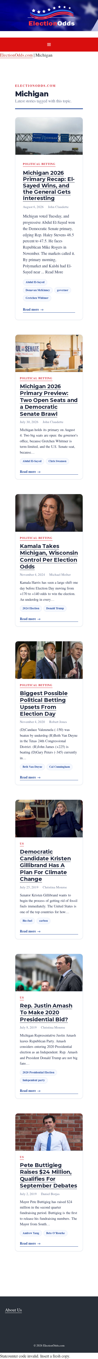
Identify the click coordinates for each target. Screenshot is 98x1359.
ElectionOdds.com (16, 55)
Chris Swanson (57, 461)
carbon (43, 921)
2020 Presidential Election (38, 1072)
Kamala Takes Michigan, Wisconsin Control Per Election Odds (49, 556)
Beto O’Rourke (55, 1233)
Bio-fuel (27, 921)
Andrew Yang (31, 1233)
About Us (13, 1310)
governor (62, 290)
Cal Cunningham (59, 767)
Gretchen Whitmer (37, 298)
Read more (33, 309)
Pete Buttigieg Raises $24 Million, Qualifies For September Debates (48, 1175)
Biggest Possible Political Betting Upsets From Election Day (44, 703)
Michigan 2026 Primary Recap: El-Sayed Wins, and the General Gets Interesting (49, 185)
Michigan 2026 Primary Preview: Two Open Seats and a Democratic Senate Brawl (49, 400)
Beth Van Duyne (32, 767)
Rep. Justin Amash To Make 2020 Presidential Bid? (46, 1012)
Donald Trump (55, 608)
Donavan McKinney (38, 290)
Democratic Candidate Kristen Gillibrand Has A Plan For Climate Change (45, 865)
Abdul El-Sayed (35, 282)
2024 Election (31, 608)
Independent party (34, 1080)
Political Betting (39, 164)
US (22, 844)
